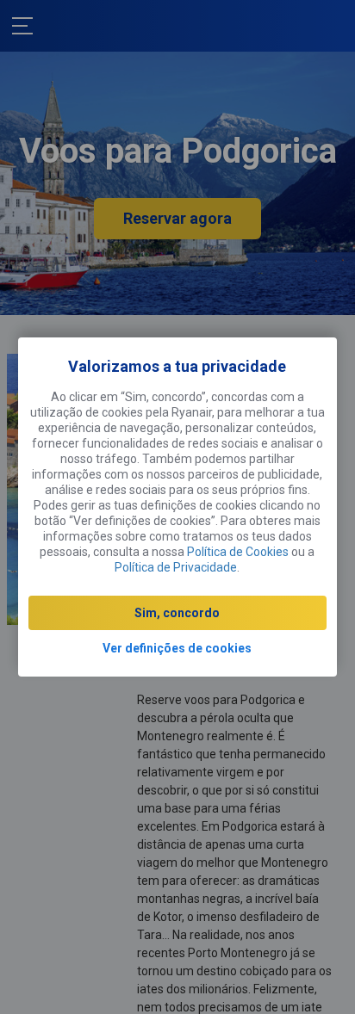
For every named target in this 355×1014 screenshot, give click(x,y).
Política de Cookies (238, 552)
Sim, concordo (177, 613)
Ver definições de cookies (177, 648)
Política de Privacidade (176, 567)
